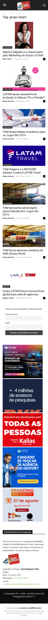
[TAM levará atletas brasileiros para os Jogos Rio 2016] (24, 118)
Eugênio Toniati (8, 298)
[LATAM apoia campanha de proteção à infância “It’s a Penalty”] (24, 78)
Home (5, 13)
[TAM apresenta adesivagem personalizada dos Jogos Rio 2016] (24, 193)
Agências (6, 286)
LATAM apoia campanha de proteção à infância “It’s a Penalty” (24, 96)
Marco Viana (7, 59)
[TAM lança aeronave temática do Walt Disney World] (24, 236)
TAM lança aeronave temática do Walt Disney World (23, 252)
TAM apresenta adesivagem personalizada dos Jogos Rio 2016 (21, 211)
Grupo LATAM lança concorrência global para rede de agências (23, 292)
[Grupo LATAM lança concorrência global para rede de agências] (24, 276)
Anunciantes (7, 47)
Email (7, 323)
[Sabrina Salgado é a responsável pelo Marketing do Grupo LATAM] (24, 35)
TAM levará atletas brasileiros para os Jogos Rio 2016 (24, 133)
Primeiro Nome (11, 314)
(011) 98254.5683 (20, 578)
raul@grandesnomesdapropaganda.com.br (22, 584)
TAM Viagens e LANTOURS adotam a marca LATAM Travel (22, 171)
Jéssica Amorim (8, 101)
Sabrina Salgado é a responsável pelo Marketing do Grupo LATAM (23, 53)
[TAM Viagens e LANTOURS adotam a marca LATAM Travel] (24, 156)
